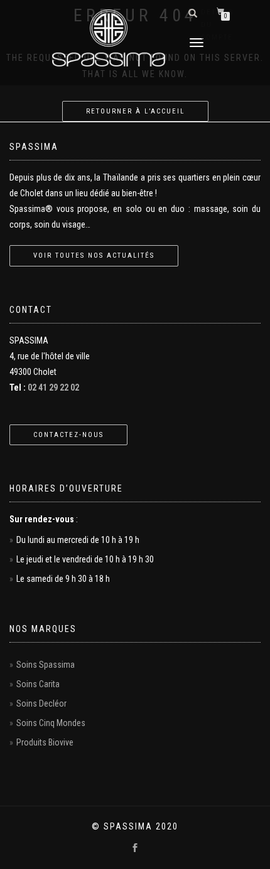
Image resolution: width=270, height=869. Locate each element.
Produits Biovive (44, 742)
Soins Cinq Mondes (50, 723)
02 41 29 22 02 (53, 387)
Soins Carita (38, 684)
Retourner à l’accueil (135, 111)
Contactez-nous (68, 435)
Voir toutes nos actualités (93, 255)
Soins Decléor (41, 703)
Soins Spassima (45, 665)
